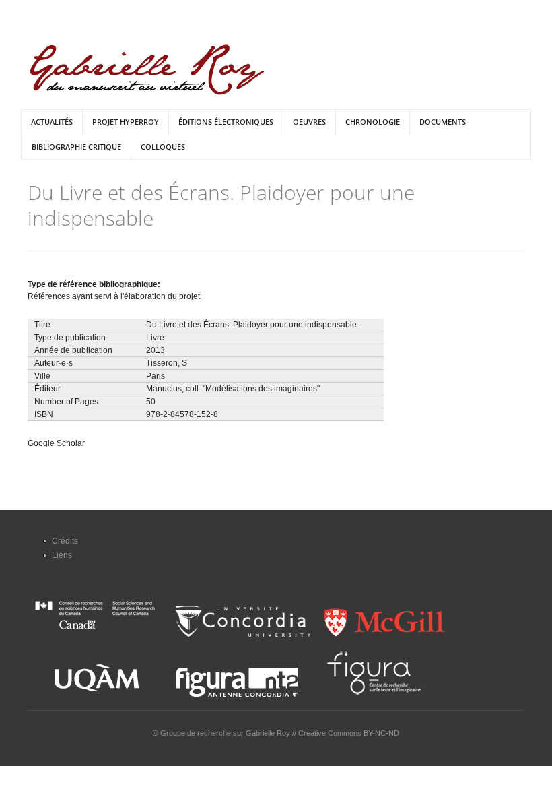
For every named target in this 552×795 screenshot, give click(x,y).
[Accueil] (147, 70)
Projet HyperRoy (125, 122)
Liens (62, 555)
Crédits (65, 541)
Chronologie (372, 122)
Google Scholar (56, 443)
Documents (442, 122)
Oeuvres (309, 122)
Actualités (52, 122)
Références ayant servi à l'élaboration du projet (114, 296)
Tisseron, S (166, 363)
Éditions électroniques (225, 122)
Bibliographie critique (76, 146)
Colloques (163, 146)
